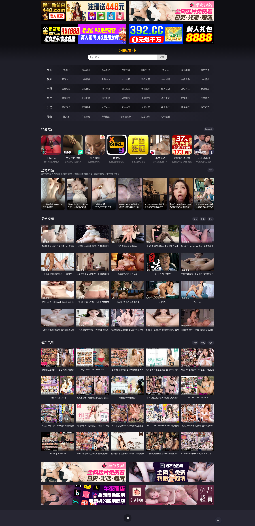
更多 (210, 219)
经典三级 (165, 88)
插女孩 (66, 116)
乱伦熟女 (185, 88)
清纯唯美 (165, 98)
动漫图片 (126, 98)
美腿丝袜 (145, 98)
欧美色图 (106, 98)
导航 (49, 116)
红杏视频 (145, 116)
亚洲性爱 (66, 88)
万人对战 (106, 70)
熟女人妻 (145, 79)
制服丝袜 (145, 88)
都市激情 (66, 107)
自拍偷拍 (86, 79)
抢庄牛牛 (205, 70)
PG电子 (66, 70)
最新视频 (47, 219)
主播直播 (185, 79)
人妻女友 (106, 107)
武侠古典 (126, 107)
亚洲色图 (86, 98)
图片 (49, 98)
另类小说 (165, 107)
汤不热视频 (125, 116)
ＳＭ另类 (205, 79)
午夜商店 (86, 116)
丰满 (195, 342)
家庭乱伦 (86, 107)
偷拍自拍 (86, 88)
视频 (49, 79)
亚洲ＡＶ (66, 79)
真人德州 (86, 70)
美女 (195, 219)
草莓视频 (106, 116)
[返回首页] (218, 520)
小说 (49, 107)
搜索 (162, 57)
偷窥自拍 (66, 98)
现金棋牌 (185, 70)
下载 (210, 170)
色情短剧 (165, 116)
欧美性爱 (126, 88)
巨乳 (203, 219)
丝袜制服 (165, 79)
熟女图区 (185, 98)
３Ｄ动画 (126, 79)
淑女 (203, 342)
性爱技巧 (205, 107)
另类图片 (205, 98)
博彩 (49, 70)
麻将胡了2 (145, 70)
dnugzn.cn (127, 50)
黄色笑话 (185, 107)
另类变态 (205, 88)
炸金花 (165, 70)
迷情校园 (145, 107)
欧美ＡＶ (106, 79)
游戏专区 (126, 70)
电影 (49, 88)
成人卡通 (106, 88)
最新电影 (47, 342)
